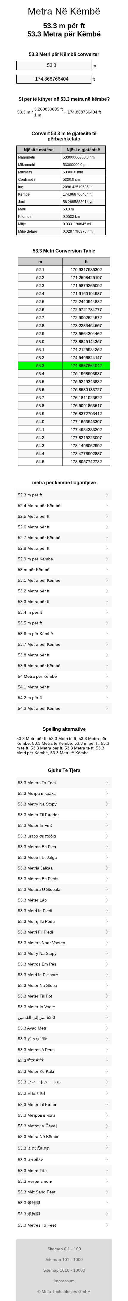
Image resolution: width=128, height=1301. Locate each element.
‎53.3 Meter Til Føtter (37, 1104)
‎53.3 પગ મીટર (30, 1159)
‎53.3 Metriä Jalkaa (35, 868)
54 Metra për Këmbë (37, 676)
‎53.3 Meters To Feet (37, 782)
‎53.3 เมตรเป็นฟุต (33, 1148)
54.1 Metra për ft (33, 687)
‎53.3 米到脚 (29, 1202)
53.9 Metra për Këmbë (39, 665)
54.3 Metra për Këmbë (39, 708)
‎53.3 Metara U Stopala (39, 889)
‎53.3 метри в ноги (35, 1181)
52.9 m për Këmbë (35, 559)
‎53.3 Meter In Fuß (35, 825)
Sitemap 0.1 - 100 (64, 1248)
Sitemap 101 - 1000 (64, 1259)
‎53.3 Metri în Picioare (38, 974)
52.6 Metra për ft (33, 527)
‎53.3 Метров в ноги (36, 1115)
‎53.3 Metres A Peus (36, 1049)
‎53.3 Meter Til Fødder (38, 814)
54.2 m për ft (30, 697)
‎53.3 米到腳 (29, 1214)
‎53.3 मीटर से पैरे (30, 1060)
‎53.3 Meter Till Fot (35, 996)
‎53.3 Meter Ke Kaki (36, 1071)
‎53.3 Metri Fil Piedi (35, 932)
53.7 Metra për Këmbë (39, 644)
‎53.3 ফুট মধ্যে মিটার (33, 1038)
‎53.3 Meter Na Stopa (37, 985)
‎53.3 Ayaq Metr (32, 1028)
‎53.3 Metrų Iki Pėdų (36, 921)
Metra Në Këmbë (64, 11)
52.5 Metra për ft (33, 516)
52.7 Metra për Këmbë (39, 537)
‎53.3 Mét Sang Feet (36, 1192)
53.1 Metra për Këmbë (39, 580)
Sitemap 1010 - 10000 (64, 1270)
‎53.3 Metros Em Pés (37, 964)
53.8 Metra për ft (33, 655)
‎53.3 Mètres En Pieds (38, 878)
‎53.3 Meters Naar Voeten (41, 942)
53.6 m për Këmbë (35, 633)
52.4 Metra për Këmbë (39, 505)
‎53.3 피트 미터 (31, 1093)
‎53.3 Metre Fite (32, 1170)
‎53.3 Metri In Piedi (35, 910)
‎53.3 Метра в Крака (37, 793)
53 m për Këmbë (33, 569)
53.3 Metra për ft (33, 601)
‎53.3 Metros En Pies (37, 846)
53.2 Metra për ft (33, 591)
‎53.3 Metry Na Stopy (37, 804)
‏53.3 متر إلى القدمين (36, 1017)
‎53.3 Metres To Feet (37, 1225)
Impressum (64, 1280)
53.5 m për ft (30, 623)
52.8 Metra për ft (33, 548)
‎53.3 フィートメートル (39, 1082)
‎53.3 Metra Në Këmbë (39, 1136)
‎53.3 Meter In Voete (36, 1006)
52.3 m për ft (30, 495)
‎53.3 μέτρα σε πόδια (37, 836)
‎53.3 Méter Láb (32, 900)
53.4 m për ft (30, 612)
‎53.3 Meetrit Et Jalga (37, 857)
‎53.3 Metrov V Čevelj (37, 1125)
